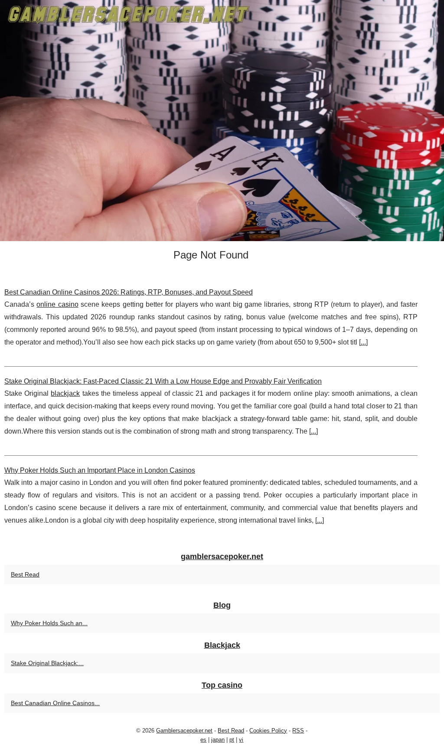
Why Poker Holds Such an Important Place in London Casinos (99, 470)
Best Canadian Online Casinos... (55, 702)
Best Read (25, 574)
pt (231, 739)
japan (218, 739)
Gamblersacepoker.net (184, 730)
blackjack (65, 393)
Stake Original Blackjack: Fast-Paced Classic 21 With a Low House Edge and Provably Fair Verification (163, 381)
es (203, 739)
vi (241, 739)
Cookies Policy (268, 730)
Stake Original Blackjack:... (47, 663)
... (363, 342)
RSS (298, 730)
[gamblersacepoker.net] (222, 120)
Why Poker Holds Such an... (49, 623)
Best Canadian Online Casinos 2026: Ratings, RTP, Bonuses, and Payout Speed (128, 292)
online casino (57, 304)
